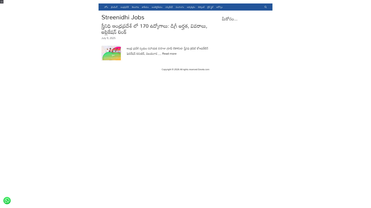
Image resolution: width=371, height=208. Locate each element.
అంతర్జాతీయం (157, 7)
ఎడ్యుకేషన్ (169, 7)
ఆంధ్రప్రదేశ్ (125, 7)
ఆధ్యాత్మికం (191, 7)
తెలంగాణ (135, 7)
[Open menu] (1, 1)
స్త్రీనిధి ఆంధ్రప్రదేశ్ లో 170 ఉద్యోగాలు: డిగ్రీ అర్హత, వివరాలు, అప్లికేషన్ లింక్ (154, 29)
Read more (169, 53)
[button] (265, 7)
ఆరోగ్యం (219, 7)
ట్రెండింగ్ (114, 7)
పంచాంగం (180, 7)
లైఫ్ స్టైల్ (210, 7)
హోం (106, 7)
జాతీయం (145, 7)
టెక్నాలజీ (201, 7)
